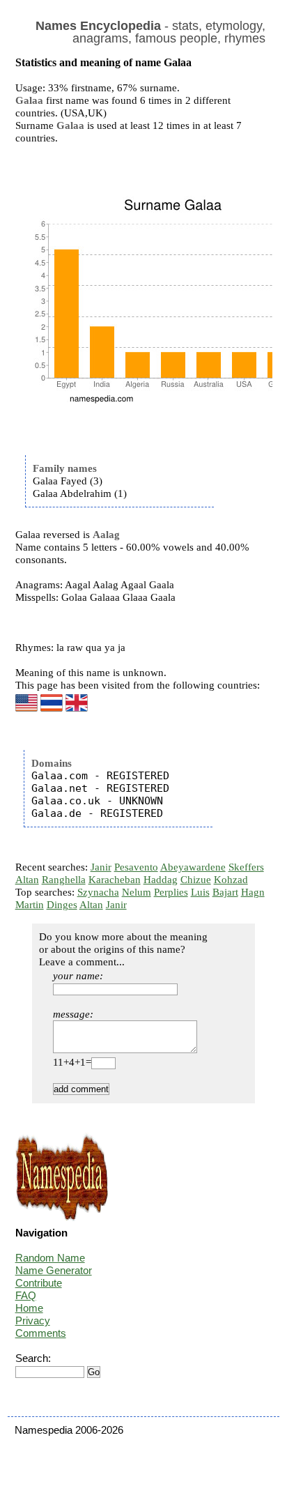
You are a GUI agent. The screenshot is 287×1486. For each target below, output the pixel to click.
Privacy (32, 1320)
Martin (29, 904)
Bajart (225, 892)
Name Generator (53, 1270)
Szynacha (98, 892)
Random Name (50, 1258)
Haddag (161, 879)
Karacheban (114, 879)
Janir (101, 867)
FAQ (25, 1295)
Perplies (171, 892)
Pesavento (136, 867)
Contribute (38, 1283)
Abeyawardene (193, 867)
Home (29, 1308)
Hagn (253, 892)
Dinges (62, 904)
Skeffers (246, 867)
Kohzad (231, 879)
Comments (40, 1333)
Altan (27, 879)
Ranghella (64, 879)
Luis (200, 892)
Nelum (136, 892)
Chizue (195, 879)
